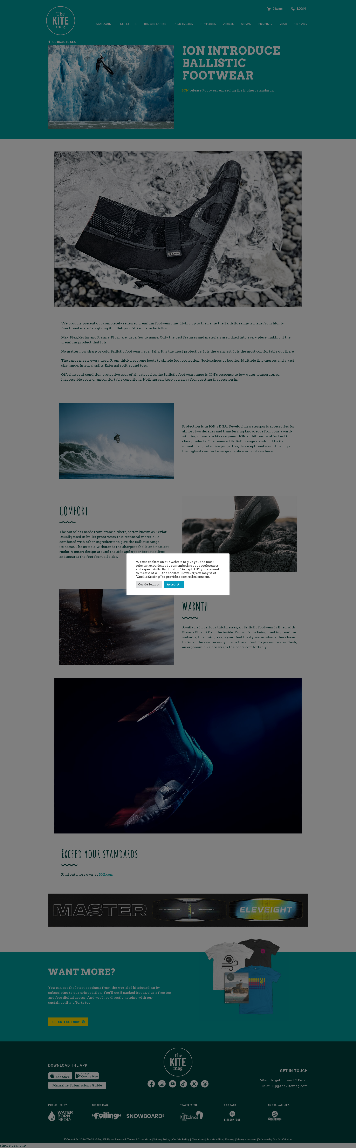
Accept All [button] (174, 584)
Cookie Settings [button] (149, 584)
